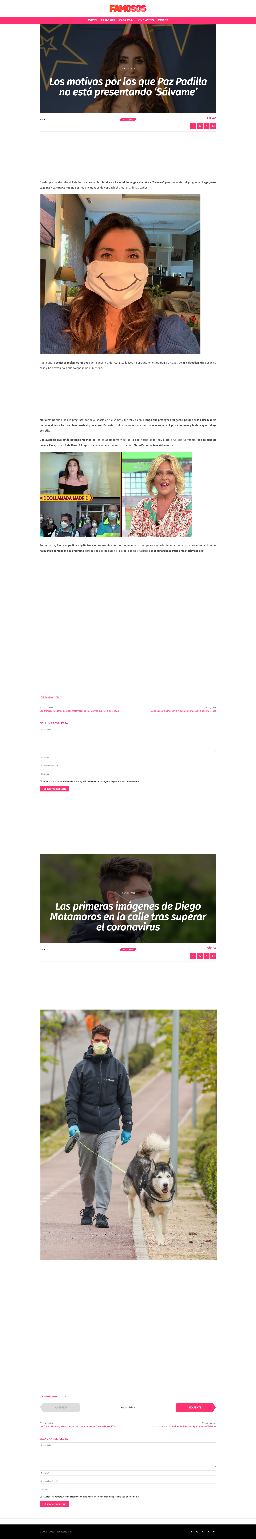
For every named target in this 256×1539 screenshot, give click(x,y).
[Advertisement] (128, 157)
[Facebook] (193, 126)
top (58, 697)
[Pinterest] (206, 126)
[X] (200, 126)
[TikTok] (203, 1532)
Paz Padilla (47, 697)
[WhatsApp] (213, 126)
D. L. (46, 119)
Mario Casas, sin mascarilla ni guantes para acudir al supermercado (183, 711)
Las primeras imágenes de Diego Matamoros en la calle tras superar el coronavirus (80, 711)
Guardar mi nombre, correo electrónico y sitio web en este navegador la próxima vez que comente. (91, 781)
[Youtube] (214, 1532)
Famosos (128, 119)
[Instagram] (197, 1532)
